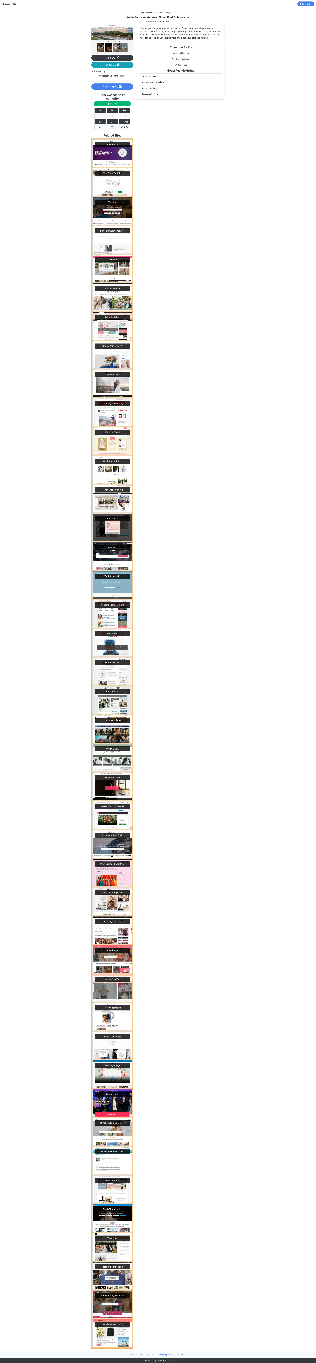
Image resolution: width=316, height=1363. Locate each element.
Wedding (158, 13)
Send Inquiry (111, 86)
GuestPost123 (10, 4)
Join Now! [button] (305, 4)
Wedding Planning (181, 53)
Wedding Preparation (181, 59)
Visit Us (111, 57)
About (151, 1354)
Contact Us (137, 1354)
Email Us (111, 64)
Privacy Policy (167, 1354)
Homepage (147, 13)
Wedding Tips (181, 65)
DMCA (182, 1354)
